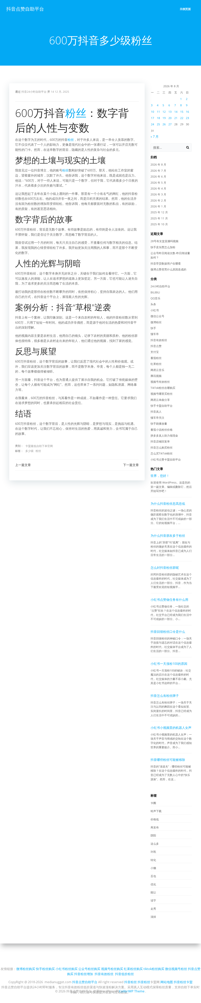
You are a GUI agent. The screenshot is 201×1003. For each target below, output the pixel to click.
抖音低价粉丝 (124, 974)
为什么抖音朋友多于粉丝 (168, 535)
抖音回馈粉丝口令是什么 (168, 631)
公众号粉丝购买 (89, 969)
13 (170, 112)
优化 (153, 884)
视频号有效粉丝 (160, 382)
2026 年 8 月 (158, 164)
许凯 (153, 852)
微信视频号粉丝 (176, 969)
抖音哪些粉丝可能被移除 (168, 760)
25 (158, 124)
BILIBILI (155, 292)
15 (181, 112)
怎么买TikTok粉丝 (162, 453)
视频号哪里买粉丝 (162, 394)
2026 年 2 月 (158, 200)
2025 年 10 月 (159, 224)
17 (152, 118)
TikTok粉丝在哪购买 (163, 388)
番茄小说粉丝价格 (162, 429)
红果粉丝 (156, 364)
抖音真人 (156, 411)
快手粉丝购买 (45, 969)
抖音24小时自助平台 (34, 91)
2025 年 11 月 (159, 218)
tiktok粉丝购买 (153, 969)
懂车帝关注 (157, 418)
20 (170, 118)
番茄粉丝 (156, 358)
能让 (153, 892)
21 (175, 118)
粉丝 (75, 112)
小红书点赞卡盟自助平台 (166, 459)
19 (164, 118)
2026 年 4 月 (158, 188)
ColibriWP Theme (131, 991)
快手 (153, 328)
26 (164, 124)
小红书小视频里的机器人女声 (171, 727)
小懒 (153, 868)
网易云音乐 (157, 370)
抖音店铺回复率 (160, 441)
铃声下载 (156, 811)
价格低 (155, 819)
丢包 (153, 876)
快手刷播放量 (159, 423)
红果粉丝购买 (133, 969)
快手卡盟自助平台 (162, 406)
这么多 (155, 843)
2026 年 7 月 (158, 170)
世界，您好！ (160, 476)
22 (181, 118)
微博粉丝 (156, 322)
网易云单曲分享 (160, 400)
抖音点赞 (156, 346)
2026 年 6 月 (158, 176)
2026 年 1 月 (158, 206)
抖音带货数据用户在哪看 (166, 263)
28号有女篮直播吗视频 (164, 241)
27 (170, 124)
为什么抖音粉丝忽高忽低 (168, 503)
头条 (153, 304)
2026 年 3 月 (158, 194)
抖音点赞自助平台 (25, 8)
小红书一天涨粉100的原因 (169, 663)
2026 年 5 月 (158, 182)
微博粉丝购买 (25, 969)
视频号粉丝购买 (112, 969)
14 (175, 112)
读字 (153, 900)
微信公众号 (157, 316)
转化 (153, 860)
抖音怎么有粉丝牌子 (165, 695)
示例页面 (185, 9)
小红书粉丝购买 (67, 969)
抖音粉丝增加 (83, 974)
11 (158, 112)
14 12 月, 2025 (60, 91)
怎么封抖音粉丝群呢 (165, 567)
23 (187, 118)
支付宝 (155, 352)
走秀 (153, 908)
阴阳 (153, 835)
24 (152, 124)
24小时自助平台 (160, 286)
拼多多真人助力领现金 (164, 435)
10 (152, 112)
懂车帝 (155, 334)
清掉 (153, 917)
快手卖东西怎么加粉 (163, 247)
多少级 (29, 451)
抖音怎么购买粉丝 (162, 447)
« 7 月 (155, 136)
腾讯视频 (156, 376)
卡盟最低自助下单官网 (39, 446)
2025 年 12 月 (159, 212)
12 (164, 112)
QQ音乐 (155, 298)
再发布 (155, 827)
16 (187, 112)
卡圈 (153, 803)
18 (158, 118)
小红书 (155, 310)
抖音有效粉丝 (159, 340)
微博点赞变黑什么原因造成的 (168, 269)
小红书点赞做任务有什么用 (169, 599)
